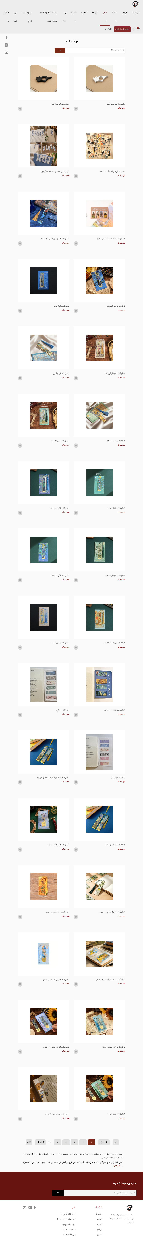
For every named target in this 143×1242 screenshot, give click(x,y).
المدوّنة (99, 1224)
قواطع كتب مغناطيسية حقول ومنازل (111, 238)
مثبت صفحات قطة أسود (59, 104)
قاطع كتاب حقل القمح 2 (116, 440)
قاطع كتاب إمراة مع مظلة (115, 844)
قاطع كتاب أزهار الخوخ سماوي (58, 844)
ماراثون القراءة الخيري (27, 17)
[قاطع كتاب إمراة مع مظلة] (99, 819)
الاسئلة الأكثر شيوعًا (68, 1214)
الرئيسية (135, 12)
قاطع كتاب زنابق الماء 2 (116, 508)
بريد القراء (64, 17)
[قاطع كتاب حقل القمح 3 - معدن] (43, 886)
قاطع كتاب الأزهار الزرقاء (60, 575)
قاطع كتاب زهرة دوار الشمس (114, 642)
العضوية (84, 12)
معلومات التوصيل (68, 1229)
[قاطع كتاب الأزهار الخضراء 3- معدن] (99, 886)
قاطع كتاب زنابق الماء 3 (116, 1114)
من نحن (15, 17)
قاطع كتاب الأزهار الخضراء (115, 575)
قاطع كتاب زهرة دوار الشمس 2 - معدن (110, 979)
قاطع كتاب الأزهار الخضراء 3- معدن (112, 912)
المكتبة (114, 12)
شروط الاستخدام (69, 1234)
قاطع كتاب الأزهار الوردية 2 (114, 373)
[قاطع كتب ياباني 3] (99, 752)
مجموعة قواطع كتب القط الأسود (112, 171)
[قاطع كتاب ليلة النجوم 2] (99, 280)
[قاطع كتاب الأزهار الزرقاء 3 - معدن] (43, 1021)
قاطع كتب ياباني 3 (118, 777)
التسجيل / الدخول (122, 29)
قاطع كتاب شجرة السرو (60, 440)
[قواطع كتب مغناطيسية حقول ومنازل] (99, 213)
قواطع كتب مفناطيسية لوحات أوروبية (54, 171)
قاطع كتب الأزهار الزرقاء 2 (59, 508)
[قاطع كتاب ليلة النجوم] (43, 280)
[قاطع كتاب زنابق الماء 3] (99, 1088)
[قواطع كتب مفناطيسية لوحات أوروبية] (43, 145)
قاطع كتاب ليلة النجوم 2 (116, 306)
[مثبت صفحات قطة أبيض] (99, 78)
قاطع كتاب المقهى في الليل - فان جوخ (55, 238)
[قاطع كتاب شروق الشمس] (43, 617)
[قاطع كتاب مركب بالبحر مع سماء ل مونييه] (43, 752)
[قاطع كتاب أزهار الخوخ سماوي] (43, 819)
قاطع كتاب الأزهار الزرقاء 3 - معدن (56, 1046)
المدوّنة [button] (73, 12)
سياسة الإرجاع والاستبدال (66, 1219)
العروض (125, 12)
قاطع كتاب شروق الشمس (59, 642)
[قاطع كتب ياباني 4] (43, 684)
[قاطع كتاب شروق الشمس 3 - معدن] (43, 954)
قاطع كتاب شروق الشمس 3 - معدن (56, 979)
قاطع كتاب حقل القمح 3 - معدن (57, 912)
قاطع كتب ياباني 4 (62, 710)
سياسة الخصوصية (68, 1224)
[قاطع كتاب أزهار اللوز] (43, 347)
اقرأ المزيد (116, 1165)
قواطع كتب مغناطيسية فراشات (57, 1114)
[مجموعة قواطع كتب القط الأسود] (99, 145)
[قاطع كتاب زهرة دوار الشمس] (99, 617)
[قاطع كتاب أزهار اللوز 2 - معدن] (99, 1021)
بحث (59, 50)
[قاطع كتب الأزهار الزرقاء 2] (43, 482)
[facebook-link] (7, 37)
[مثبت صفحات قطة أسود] (43, 78)
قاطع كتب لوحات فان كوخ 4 (114, 710)
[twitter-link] (24, 1207)
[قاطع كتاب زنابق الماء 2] (99, 482)
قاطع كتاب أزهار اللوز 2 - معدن (113, 1046)
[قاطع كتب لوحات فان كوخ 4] (99, 684)
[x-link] (6, 52)
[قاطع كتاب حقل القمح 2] (99, 415)
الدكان (105, 12)
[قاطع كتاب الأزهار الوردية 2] (99, 347)
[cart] (139, 29)
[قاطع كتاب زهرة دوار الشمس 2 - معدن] (99, 954)
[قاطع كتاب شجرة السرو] (43, 415)
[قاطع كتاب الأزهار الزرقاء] (43, 549)
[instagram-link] (6, 45)
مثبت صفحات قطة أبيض (115, 104)
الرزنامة (94, 12)
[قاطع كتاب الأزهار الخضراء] (99, 549)
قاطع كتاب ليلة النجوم (61, 306)
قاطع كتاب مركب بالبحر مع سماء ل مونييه (53, 777)
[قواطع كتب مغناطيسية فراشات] (43, 1088)
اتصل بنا (6, 17)
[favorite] (133, 29)
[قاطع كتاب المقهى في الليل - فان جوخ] (43, 213)
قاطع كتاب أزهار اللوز (61, 373)
